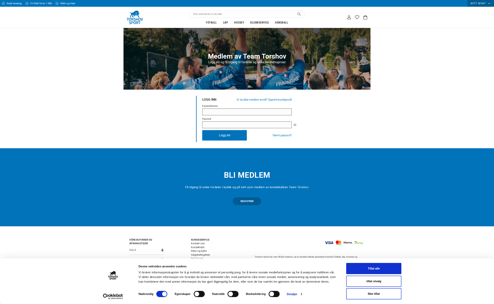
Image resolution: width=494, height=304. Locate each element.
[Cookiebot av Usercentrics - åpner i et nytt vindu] (113, 296)
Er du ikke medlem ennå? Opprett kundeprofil (264, 99)
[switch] (199, 294)
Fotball (211, 22)
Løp (225, 22)
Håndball (281, 22)
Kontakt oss (198, 243)
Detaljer (292, 294)
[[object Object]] (295, 124)
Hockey (239, 22)
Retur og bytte (199, 250)
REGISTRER (247, 201)
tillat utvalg (373, 281)
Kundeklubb (198, 247)
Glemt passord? (282, 135)
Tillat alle (374, 268)
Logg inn (224, 135)
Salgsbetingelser (200, 254)
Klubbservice (259, 22)
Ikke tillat (374, 293)
